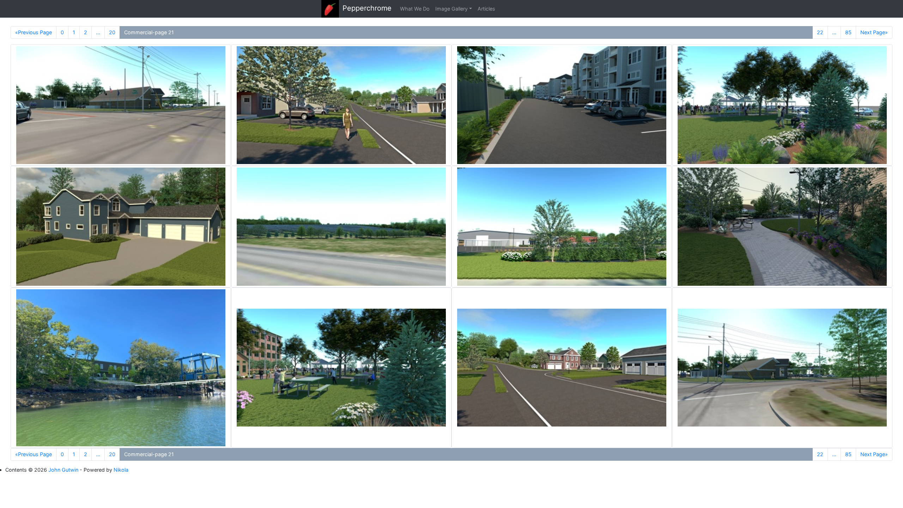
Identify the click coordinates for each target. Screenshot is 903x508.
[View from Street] (121, 105)
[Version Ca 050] (121, 226)
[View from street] (562, 226)
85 (848, 32)
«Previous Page (33, 32)
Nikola (121, 470)
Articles (486, 9)
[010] (341, 226)
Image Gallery (451, 9)
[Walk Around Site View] (562, 105)
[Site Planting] (782, 105)
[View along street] (341, 105)
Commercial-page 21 (149, 32)
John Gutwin (63, 470)
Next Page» (874, 32)
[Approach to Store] (782, 226)
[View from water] (121, 368)
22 (820, 32)
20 (112, 32)
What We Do (415, 9)
